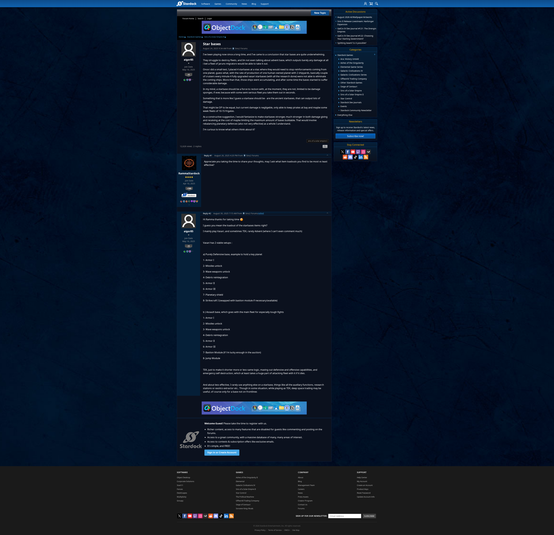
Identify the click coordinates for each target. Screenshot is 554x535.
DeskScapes (182, 493)
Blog (254, 3)
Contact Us (302, 504)
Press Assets (303, 496)
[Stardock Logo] (186, 3)
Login (209, 18)
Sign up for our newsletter (311, 516)
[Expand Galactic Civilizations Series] (338, 75)
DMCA (287, 530)
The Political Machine (245, 496)
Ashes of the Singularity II (247, 477)
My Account (362, 481)
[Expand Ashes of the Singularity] (338, 63)
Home (181, 37)
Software (205, 3)
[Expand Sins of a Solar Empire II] (338, 94)
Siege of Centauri (243, 504)
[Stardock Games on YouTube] (352, 151)
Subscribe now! (355, 136)
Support (265, 3)
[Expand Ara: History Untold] (338, 59)
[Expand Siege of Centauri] (338, 87)
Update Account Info (366, 496)
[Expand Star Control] (338, 98)
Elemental (240, 481)
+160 (189, 188)
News (244, 3)
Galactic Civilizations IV (245, 485)
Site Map (295, 530)
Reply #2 (207, 213)
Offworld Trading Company (247, 500)
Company (303, 472)
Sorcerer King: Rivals (244, 508)
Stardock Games (194, 37)
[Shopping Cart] (371, 3)
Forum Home (188, 18)
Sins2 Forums (241, 48)
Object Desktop (183, 477)
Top (327, 155)
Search (200, 18)
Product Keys (362, 489)
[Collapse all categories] (374, 54)
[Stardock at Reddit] (345, 157)
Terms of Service (275, 530)
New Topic (320, 12)
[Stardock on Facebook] (347, 151)
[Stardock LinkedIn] (360, 157)
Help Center (362, 477)
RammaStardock (189, 173)
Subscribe (369, 516)
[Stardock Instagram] (363, 151)
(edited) (261, 213)
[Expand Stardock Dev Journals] (338, 102)
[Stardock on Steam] (368, 151)
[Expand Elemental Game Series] (338, 67)
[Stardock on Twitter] (342, 151)
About (300, 477)
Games (218, 3)
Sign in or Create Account (221, 452)
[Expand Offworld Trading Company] (338, 79)
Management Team (306, 485)
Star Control (241, 493)
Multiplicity (181, 496)
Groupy (180, 500)
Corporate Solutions (185, 481)
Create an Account (365, 485)
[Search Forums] (376, 3)
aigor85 (188, 59)
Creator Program (305, 500)
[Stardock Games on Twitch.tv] (358, 151)
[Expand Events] (338, 106)
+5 (189, 74)
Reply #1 (208, 155)
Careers (301, 489)
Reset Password (363, 493)
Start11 (180, 485)
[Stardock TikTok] (355, 157)
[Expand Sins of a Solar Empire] (338, 90)
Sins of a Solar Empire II (214, 37)
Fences (180, 489)
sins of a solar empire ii (317, 141)
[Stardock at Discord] (350, 157)
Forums (301, 508)
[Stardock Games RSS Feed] (365, 157)
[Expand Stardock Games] (335, 55)
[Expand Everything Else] (335, 115)
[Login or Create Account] (365, 3)
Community (231, 3)
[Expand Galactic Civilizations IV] (338, 71)
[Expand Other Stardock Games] (338, 83)
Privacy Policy (260, 530)
